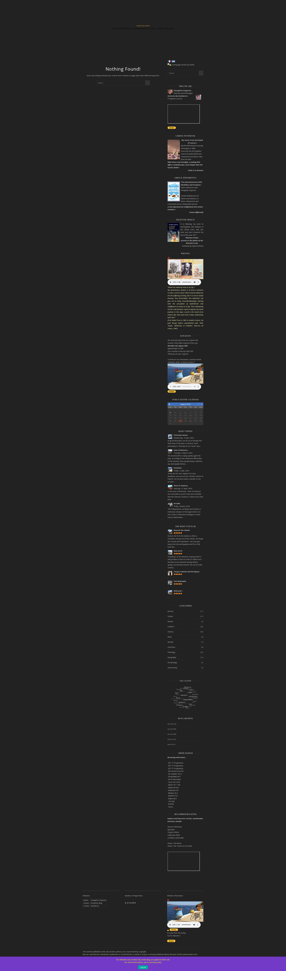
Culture (170, 616)
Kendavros (95, 906)
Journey (170, 611)
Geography (172, 657)
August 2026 (185, 404)
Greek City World (143, 26)
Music (170, 637)
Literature (171, 647)
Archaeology (172, 662)
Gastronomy (172, 667)
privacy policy (156, 962)
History (170, 632)
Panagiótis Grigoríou (98, 900)
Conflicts (171, 626)
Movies (170, 621)
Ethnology (171, 652)
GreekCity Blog (96, 903)
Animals (170, 642)
